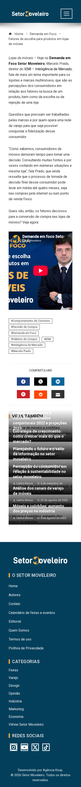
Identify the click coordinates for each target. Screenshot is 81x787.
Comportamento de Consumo (31, 320)
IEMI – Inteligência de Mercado (48, 69)
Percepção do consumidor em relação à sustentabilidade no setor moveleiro (40, 471)
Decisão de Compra (25, 326)
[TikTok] (46, 747)
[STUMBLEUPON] (40, 394)
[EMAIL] (57, 394)
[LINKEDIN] (57, 381)
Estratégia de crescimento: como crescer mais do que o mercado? (38, 436)
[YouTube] (24, 747)
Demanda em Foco (24, 333)
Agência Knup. (53, 770)
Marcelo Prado (22, 351)
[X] (35, 747)
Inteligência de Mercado (28, 345)
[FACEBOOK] (23, 381)
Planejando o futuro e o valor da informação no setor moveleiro (39, 454)
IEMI (48, 339)
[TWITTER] (40, 381)
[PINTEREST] (23, 394)
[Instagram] (13, 747)
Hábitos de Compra (25, 339)
